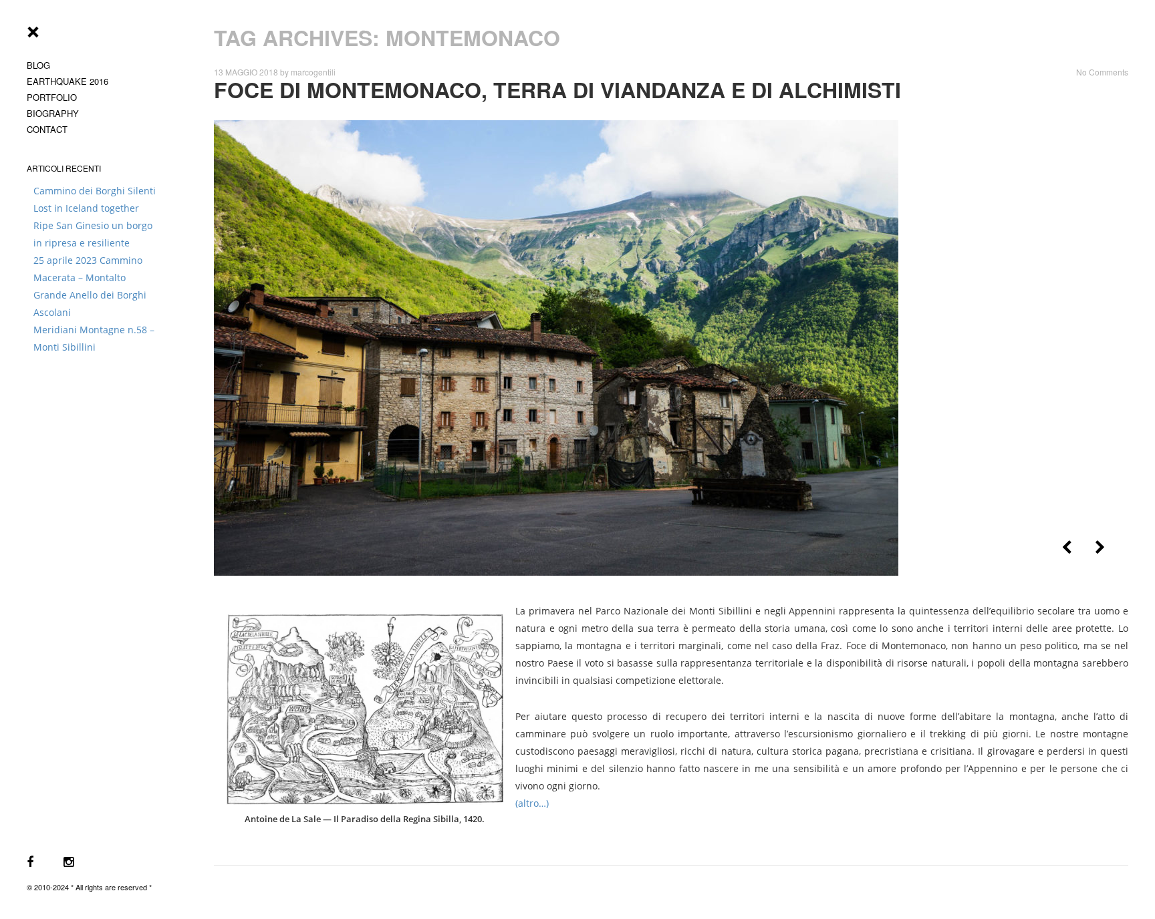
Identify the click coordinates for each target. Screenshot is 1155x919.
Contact (47, 129)
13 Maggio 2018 (246, 71)
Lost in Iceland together (86, 208)
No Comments (1102, 71)
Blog (38, 65)
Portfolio (52, 97)
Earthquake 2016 (67, 81)
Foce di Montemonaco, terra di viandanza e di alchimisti (557, 89)
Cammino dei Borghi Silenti (94, 190)
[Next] (1100, 547)
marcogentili (313, 71)
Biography (53, 113)
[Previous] (1066, 547)
